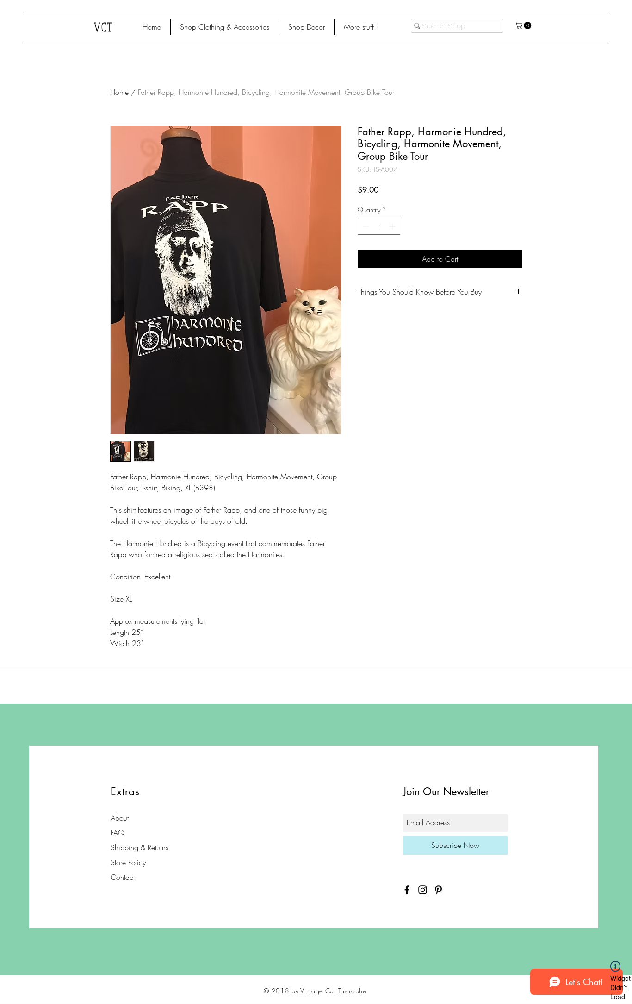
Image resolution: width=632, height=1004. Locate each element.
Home (119, 92)
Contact (123, 877)
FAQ (117, 833)
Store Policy (128, 862)
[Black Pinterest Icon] (438, 890)
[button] (225, 27)
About (120, 818)
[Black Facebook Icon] (407, 890)
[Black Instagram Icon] (422, 890)
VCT (104, 26)
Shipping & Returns (139, 847)
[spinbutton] (379, 226)
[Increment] (393, 226)
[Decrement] (365, 226)
